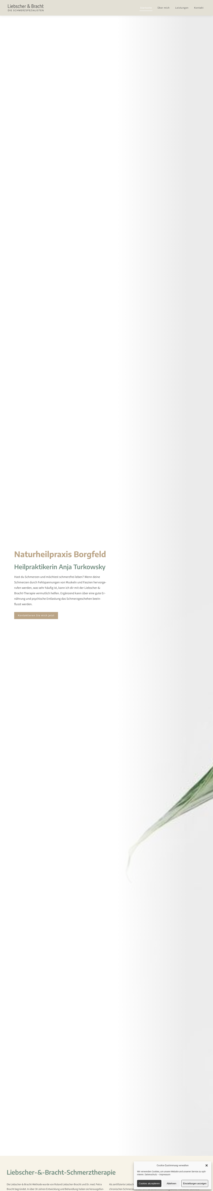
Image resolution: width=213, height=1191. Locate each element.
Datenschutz (151, 1174)
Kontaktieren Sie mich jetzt (36, 615)
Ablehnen (171, 1183)
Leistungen (182, 8)
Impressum (164, 1174)
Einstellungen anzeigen (194, 1183)
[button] (206, 1165)
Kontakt (198, 8)
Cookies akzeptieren (149, 1183)
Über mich (163, 8)
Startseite (146, 8)
